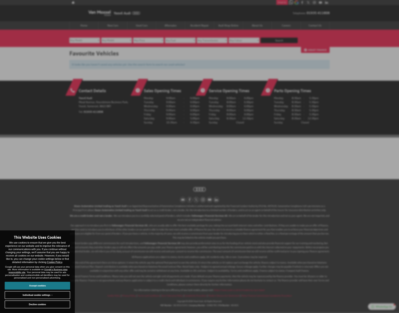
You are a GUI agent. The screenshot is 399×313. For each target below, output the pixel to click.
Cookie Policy (54, 262)
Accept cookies (37, 285)
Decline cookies (37, 304)
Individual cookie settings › (37, 295)
